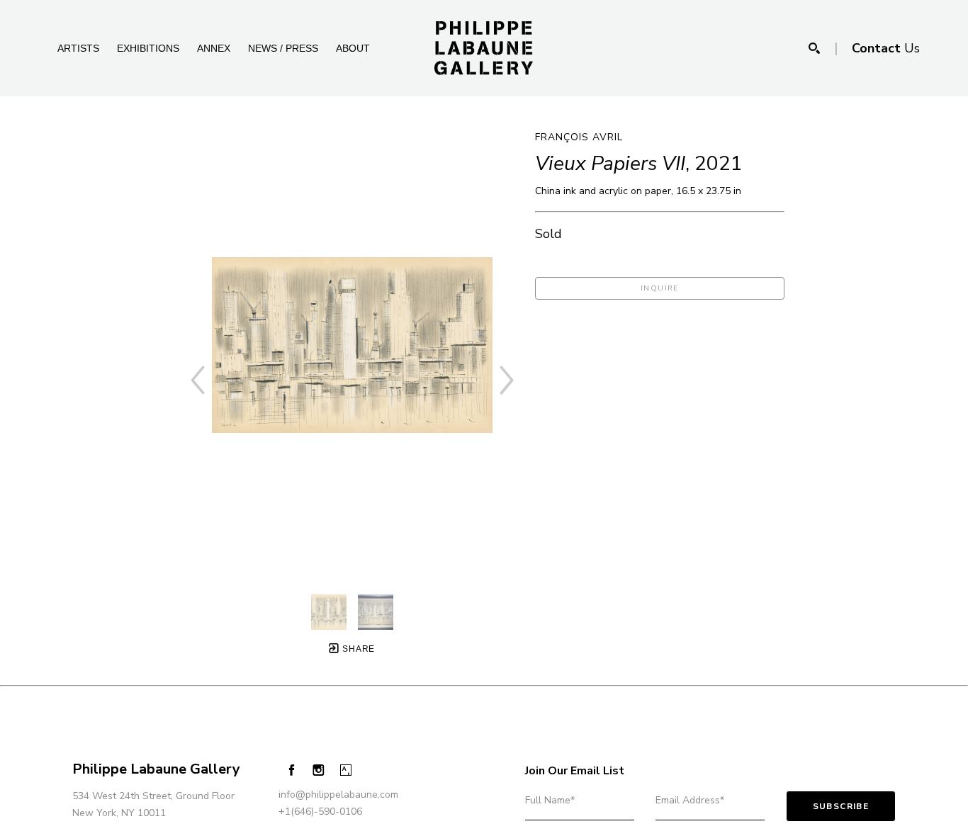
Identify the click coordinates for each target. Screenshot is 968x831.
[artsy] (346, 770)
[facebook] (291, 770)
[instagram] (318, 770)
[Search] (814, 48)
